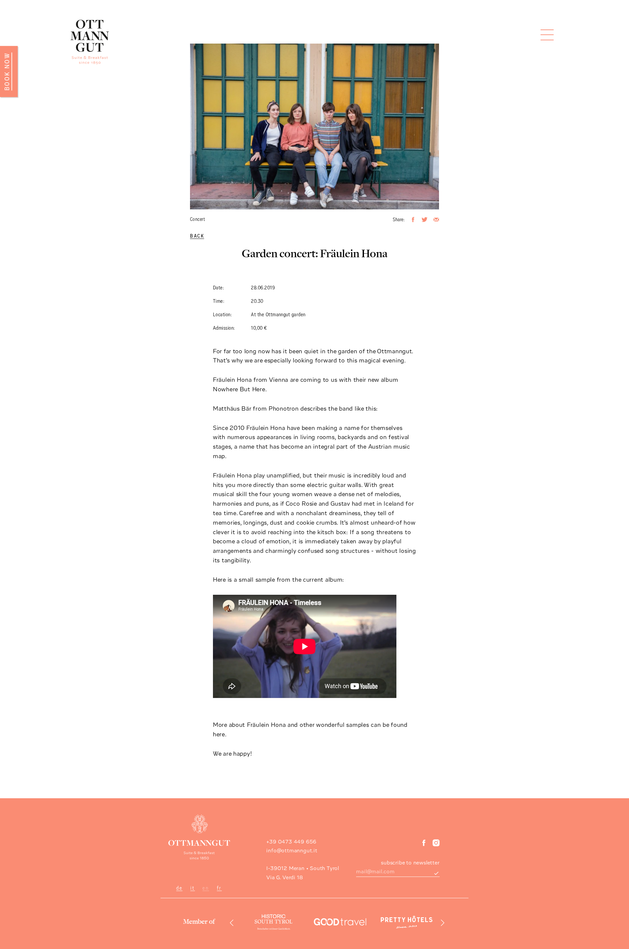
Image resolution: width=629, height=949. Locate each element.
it (192, 888)
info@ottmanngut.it (291, 850)
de (179, 888)
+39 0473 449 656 (291, 841)
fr (219, 888)
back (197, 236)
